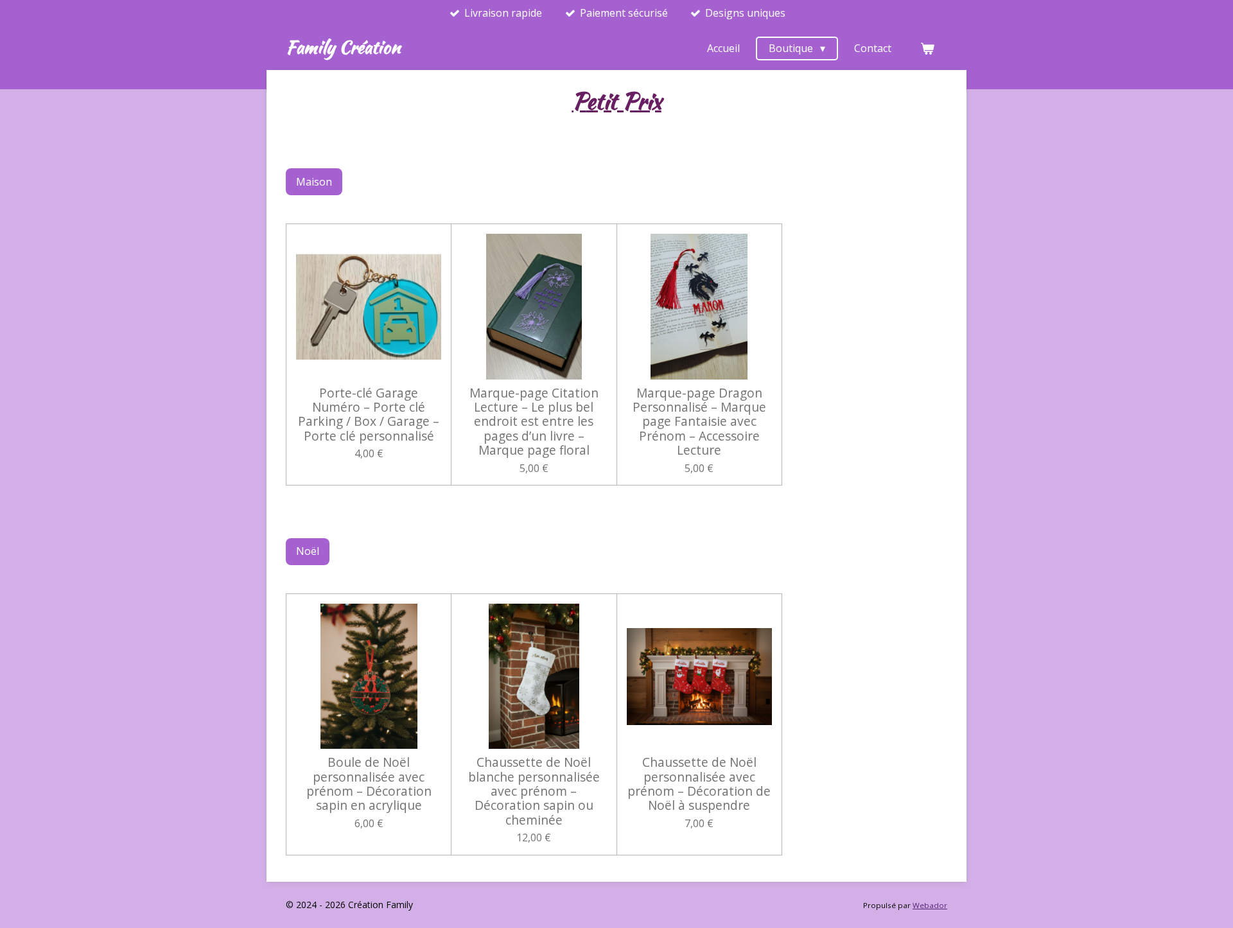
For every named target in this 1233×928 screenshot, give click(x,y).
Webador (930, 905)
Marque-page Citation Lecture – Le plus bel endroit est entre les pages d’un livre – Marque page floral (534, 422)
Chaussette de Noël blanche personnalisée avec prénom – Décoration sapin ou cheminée (534, 791)
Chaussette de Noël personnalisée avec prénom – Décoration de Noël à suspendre (699, 784)
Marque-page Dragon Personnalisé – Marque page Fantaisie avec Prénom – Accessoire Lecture (699, 422)
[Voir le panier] (927, 48)
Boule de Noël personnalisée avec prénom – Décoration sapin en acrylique (369, 784)
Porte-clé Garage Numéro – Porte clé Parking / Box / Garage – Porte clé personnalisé (368, 415)
